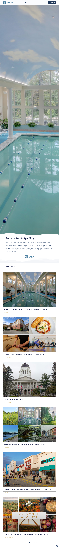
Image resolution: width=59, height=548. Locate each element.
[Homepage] (8, 2)
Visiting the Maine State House (14, 399)
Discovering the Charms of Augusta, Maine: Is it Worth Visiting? (24, 444)
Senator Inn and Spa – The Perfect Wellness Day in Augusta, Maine (25, 309)
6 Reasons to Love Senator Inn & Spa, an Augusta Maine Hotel (24, 354)
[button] (25, 2)
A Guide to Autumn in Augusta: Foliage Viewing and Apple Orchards (26, 534)
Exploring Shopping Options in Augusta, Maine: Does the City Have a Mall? (28, 489)
